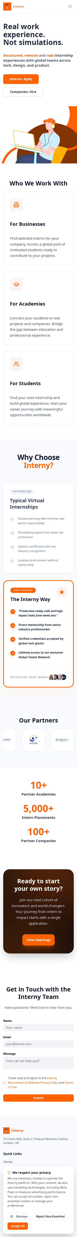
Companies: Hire (23, 92)
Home (7, 1162)
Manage (22, 1216)
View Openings (38, 940)
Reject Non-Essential (50, 1216)
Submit (38, 1098)
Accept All (18, 1226)
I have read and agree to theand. (40, 1082)
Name (7, 1021)
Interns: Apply (21, 79)
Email (7, 1037)
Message (9, 1053)
